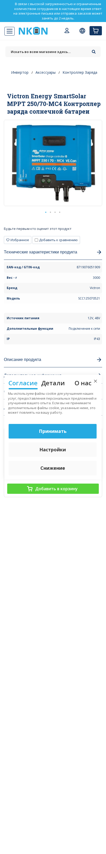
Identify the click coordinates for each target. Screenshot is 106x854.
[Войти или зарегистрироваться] (67, 31)
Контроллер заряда (80, 72)
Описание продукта (22, 359)
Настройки (52, 449)
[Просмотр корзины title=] (96, 30)
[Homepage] (33, 31)
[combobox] (47, 52)
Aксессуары (46, 72)
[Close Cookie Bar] (95, 381)
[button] (46, 212)
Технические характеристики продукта (40, 252)
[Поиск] (94, 50)
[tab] (53, 230)
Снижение (52, 468)
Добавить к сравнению (58, 240)
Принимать (53, 431)
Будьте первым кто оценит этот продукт (38, 228)
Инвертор (20, 72)
